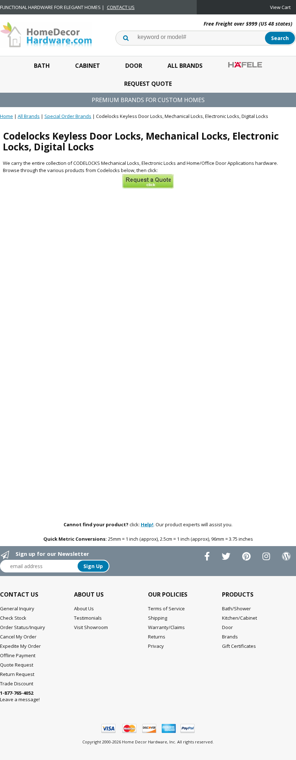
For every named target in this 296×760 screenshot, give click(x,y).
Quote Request (16, 665)
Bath (42, 66)
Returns (156, 636)
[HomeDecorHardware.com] (46, 34)
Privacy (156, 646)
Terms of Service (166, 608)
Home (6, 116)
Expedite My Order (20, 646)
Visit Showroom (91, 627)
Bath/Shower (236, 608)
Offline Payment (17, 655)
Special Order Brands (67, 116)
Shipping (157, 618)
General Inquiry (17, 608)
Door (133, 66)
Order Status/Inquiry (22, 627)
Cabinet (87, 66)
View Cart (280, 7)
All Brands (185, 66)
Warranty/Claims (166, 627)
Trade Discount (16, 683)
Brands (230, 636)
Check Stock (13, 618)
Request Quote (148, 84)
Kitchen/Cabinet (239, 618)
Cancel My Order (18, 636)
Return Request (17, 674)
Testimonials (88, 618)
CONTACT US (121, 7)
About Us (84, 608)
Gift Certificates (239, 646)
